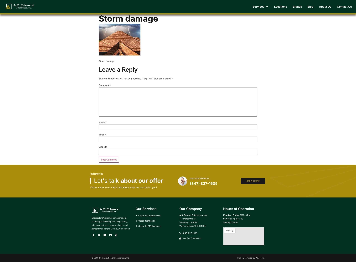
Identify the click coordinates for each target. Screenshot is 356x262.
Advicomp (260, 258)
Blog (310, 6)
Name (103, 122)
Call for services (199, 178)
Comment (105, 85)
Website (103, 147)
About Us (325, 6)
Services (258, 6)
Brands (297, 6)
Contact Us (344, 6)
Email (102, 135)
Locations (280, 6)
